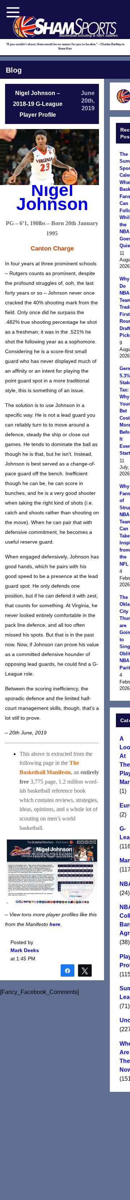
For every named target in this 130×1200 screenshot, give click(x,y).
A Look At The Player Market (124, 760)
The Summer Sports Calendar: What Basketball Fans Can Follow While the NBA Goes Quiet (124, 200)
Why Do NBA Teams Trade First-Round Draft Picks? (124, 307)
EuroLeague (124, 805)
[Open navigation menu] (13, 12)
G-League (124, 833)
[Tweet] (84, 970)
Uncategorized (124, 1020)
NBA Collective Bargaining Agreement (124, 920)
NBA (124, 884)
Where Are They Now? (124, 1057)
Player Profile (124, 960)
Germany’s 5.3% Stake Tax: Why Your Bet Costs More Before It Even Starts (124, 411)
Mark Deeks (24, 950)
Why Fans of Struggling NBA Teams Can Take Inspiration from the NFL (124, 525)
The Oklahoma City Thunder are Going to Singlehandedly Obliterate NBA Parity (124, 632)
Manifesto (124, 860)
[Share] (67, 970)
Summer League (124, 992)
